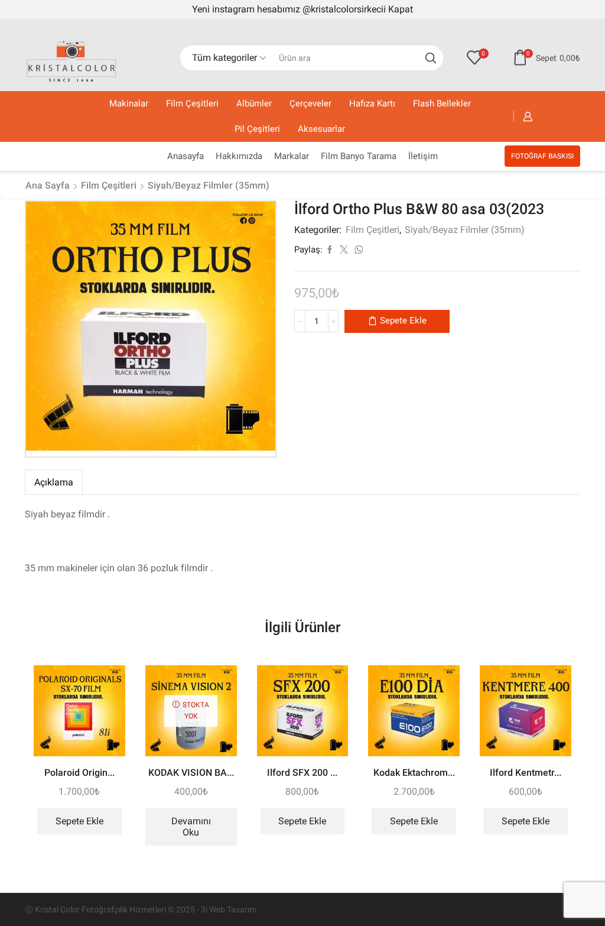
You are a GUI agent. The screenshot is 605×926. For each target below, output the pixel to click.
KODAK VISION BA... (191, 772)
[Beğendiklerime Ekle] (106, 690)
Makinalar (128, 103)
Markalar (291, 156)
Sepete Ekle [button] (79, 821)
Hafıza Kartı (372, 103)
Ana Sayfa (47, 185)
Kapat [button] (400, 9)
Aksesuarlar (321, 129)
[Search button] (430, 58)
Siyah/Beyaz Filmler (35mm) (208, 185)
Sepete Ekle (403, 320)
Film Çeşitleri (192, 103)
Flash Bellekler (442, 103)
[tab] (54, 482)
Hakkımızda (239, 156)
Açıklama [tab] (53, 482)
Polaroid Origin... (79, 772)
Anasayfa (185, 156)
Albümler (254, 103)
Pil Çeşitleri (257, 129)
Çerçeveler (310, 103)
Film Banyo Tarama (358, 156)
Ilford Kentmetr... (525, 772)
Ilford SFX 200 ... (302, 772)
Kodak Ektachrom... (414, 772)
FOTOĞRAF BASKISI (542, 156)
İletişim (423, 156)
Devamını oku (191, 826)
